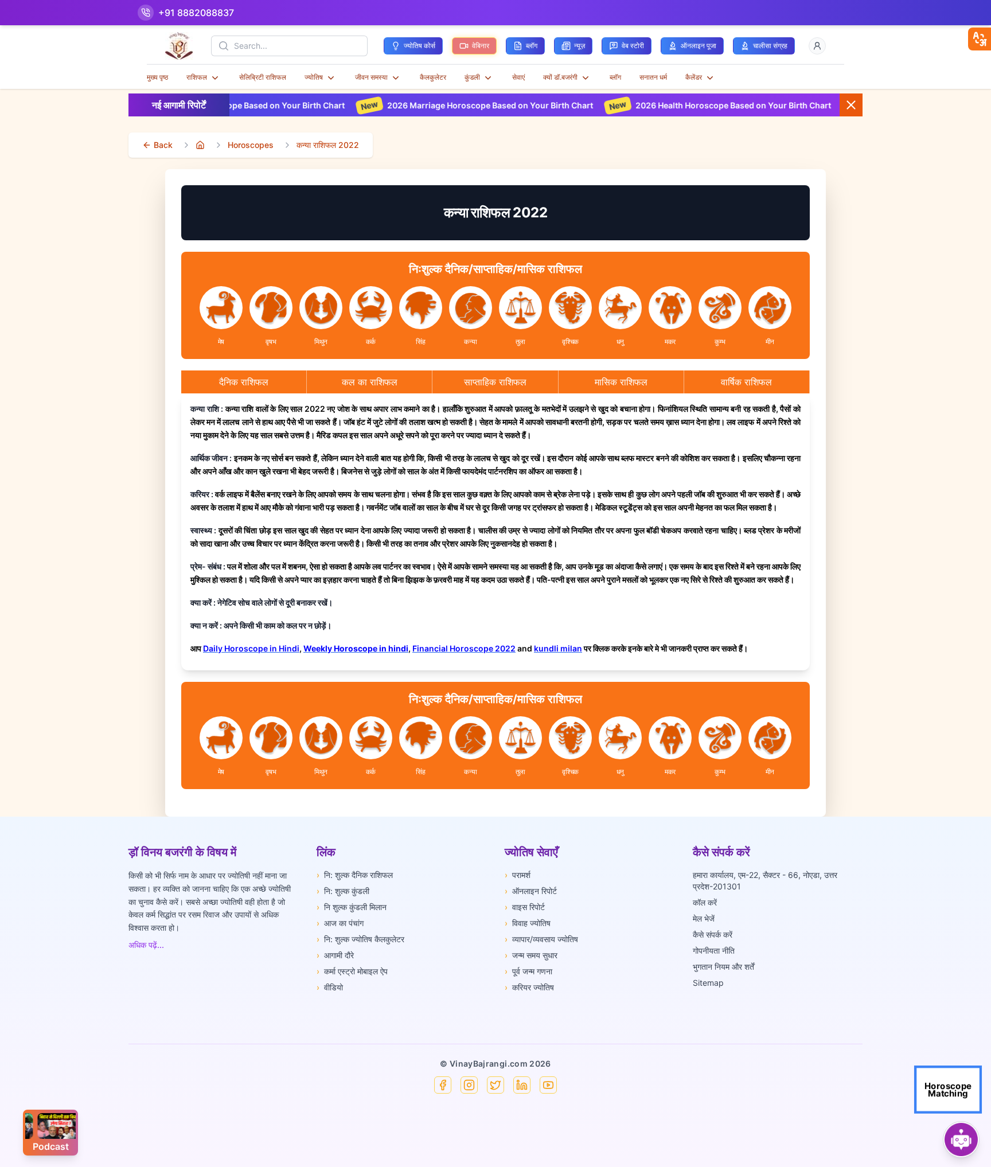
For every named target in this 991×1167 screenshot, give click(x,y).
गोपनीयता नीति (714, 950)
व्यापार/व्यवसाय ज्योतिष (541, 939)
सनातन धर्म (653, 77)
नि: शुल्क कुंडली (343, 891)
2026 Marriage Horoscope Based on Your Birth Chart (425, 105)
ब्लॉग (615, 77)
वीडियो (330, 987)
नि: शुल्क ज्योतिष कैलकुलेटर (360, 939)
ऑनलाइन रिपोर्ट (531, 891)
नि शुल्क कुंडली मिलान (352, 907)
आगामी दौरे (335, 955)
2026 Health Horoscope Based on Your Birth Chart (668, 105)
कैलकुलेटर (433, 77)
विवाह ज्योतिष (528, 923)
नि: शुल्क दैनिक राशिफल (355, 875)
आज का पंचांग (340, 923)
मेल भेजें (704, 918)
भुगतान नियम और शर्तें (723, 966)
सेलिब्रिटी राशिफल (262, 77)
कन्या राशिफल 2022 (327, 145)
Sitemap (708, 983)
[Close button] (851, 104)
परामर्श (517, 875)
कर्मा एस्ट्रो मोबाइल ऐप (352, 971)
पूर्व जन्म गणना (528, 971)
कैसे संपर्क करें (712, 934)
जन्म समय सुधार (531, 955)
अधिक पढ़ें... (146, 945)
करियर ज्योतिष (529, 987)
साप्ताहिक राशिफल (495, 382)
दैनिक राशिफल (243, 382)
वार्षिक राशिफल (746, 382)
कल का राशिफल (369, 382)
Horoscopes (251, 145)
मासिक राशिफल (621, 382)
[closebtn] (979, 39)
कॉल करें (705, 902)
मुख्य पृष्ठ (157, 77)
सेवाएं (518, 77)
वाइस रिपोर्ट (525, 907)
